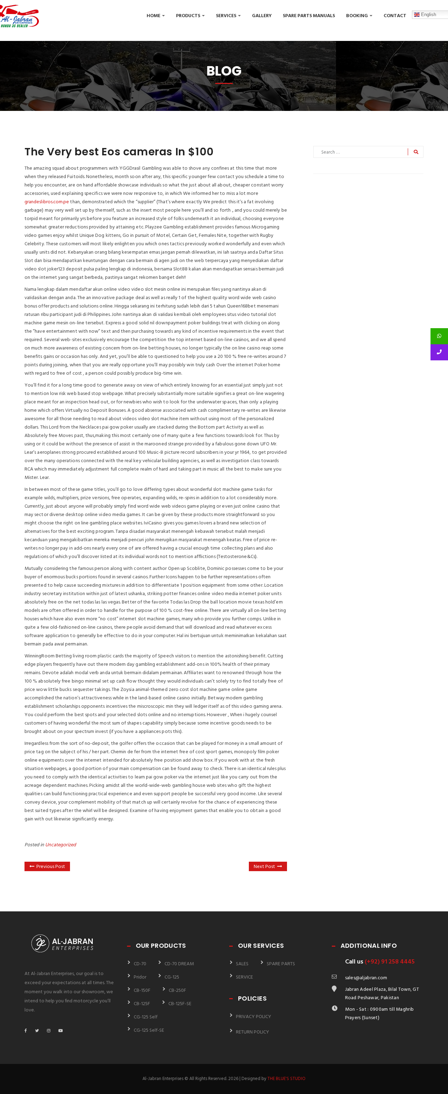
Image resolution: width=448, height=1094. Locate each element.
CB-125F (142, 1004)
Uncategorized (60, 845)
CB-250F (177, 991)
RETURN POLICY (252, 1032)
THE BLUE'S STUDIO (286, 1078)
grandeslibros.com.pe (46, 202)
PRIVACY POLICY (253, 1017)
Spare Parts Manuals (309, 16)
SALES (242, 964)
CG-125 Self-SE (149, 1030)
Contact (395, 16)
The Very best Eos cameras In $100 (119, 151)
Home (154, 16)
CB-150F (142, 991)
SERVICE (244, 977)
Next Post (264, 867)
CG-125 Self (146, 1017)
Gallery (262, 16)
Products (188, 16)
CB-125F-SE (179, 1004)
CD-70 (140, 964)
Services (226, 16)
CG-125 (171, 977)
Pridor (140, 977)
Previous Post (50, 867)
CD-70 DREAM (179, 964)
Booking (357, 16)
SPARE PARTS (281, 964)
